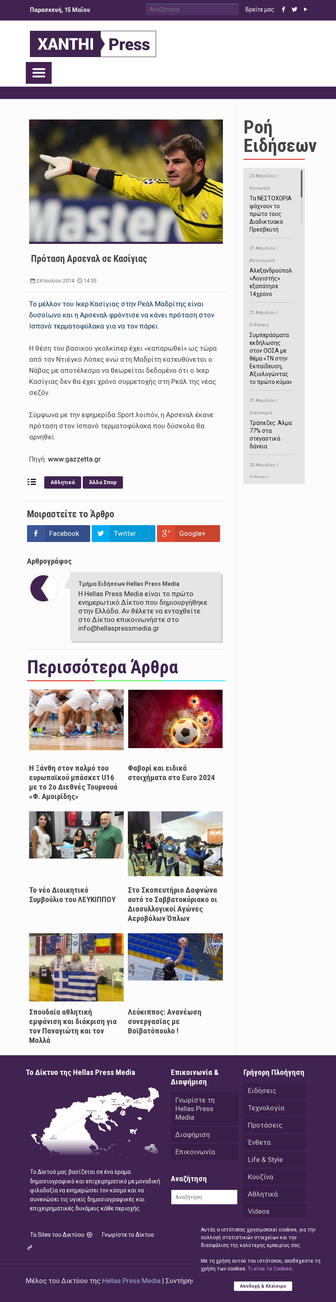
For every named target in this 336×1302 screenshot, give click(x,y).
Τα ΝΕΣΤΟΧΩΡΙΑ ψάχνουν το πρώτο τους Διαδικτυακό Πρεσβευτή (271, 203)
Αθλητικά (62, 482)
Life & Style (265, 1159)
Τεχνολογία (266, 1108)
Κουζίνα (260, 1177)
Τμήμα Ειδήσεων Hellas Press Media (128, 584)
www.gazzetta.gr (75, 459)
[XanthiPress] (93, 42)
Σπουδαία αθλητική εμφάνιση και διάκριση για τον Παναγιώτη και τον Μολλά (73, 1026)
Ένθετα (259, 1142)
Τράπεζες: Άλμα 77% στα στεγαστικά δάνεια (271, 424)
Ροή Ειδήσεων (280, 136)
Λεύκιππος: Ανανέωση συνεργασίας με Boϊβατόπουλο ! (165, 1021)
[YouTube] (306, 9)
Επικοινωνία (195, 1152)
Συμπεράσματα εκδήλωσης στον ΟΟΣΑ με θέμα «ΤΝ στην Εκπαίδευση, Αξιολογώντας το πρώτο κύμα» (271, 347)
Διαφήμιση (192, 1134)
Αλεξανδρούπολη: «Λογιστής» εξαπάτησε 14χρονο (273, 271)
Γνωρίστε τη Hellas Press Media (195, 1108)
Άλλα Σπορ (103, 482)
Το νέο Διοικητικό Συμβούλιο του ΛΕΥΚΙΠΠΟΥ (72, 894)
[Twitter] (295, 9)
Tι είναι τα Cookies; (270, 1269)
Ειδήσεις (262, 1090)
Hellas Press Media (131, 1281)
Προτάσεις (265, 1125)
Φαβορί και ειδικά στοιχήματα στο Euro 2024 (171, 772)
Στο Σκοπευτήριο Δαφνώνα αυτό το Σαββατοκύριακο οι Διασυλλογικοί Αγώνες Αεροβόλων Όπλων (172, 904)
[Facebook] (283, 9)
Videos (259, 1211)
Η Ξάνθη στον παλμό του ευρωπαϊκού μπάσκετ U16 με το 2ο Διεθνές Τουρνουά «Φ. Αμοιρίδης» (73, 782)
